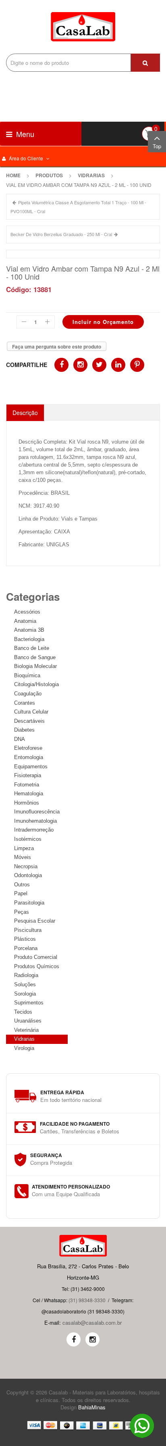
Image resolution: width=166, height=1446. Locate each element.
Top (157, 146)
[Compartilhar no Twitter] (99, 365)
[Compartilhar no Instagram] (80, 365)
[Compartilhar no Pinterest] (137, 365)
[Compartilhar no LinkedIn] (118, 365)
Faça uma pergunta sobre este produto (56, 346)
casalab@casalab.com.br (92, 1322)
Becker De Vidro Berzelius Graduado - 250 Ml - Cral (61, 234)
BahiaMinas (92, 1407)
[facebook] (73, 1339)
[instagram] (92, 1339)
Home (13, 175)
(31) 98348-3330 (87, 1300)
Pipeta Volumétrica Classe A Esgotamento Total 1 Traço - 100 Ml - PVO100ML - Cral (78, 206)
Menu (24, 134)
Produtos (49, 175)
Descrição (25, 413)
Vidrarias (91, 175)
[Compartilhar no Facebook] (61, 365)
